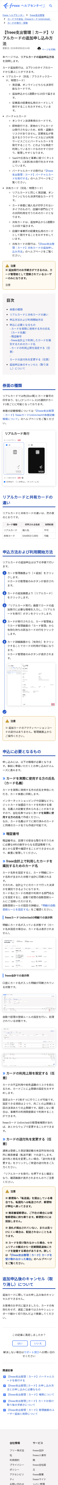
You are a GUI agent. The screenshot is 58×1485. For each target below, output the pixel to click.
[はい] (20, 1343)
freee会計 (38, 1450)
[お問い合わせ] (43, 6)
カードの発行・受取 (17, 22)
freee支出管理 (37, 15)
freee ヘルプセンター (13, 15)
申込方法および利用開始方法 (26, 320)
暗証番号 (16, 336)
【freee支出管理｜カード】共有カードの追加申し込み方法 (33, 247)
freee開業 (38, 1474)
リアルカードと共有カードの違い (29, 314)
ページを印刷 (48, 49)
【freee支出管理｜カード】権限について (30, 1394)
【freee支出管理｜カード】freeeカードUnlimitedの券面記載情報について (29, 415)
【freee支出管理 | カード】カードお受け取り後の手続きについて (30, 1403)
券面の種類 (16, 309)
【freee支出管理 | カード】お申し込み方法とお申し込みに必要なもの (30, 1387)
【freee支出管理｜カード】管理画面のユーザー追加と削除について (30, 1412)
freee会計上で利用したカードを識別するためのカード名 (30, 342)
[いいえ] (38, 1343)
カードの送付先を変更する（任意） (30, 359)
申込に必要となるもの (24, 325)
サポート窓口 (31, 1352)
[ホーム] (22, 6)
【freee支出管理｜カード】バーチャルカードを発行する (32, 174)
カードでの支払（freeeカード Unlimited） (29, 19)
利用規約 (14, 1460)
